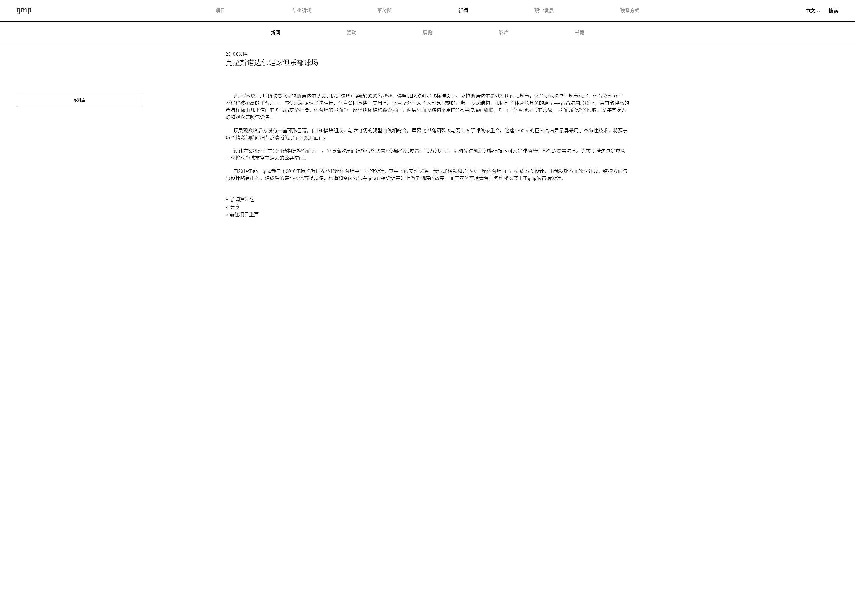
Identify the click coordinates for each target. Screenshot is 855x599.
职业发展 (544, 10)
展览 (427, 32)
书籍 (579, 32)
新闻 (463, 10)
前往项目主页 (243, 214)
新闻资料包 (242, 199)
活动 (351, 32)
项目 (220, 10)
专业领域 (301, 10)
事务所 (384, 10)
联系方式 (630, 10)
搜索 (833, 11)
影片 (504, 32)
